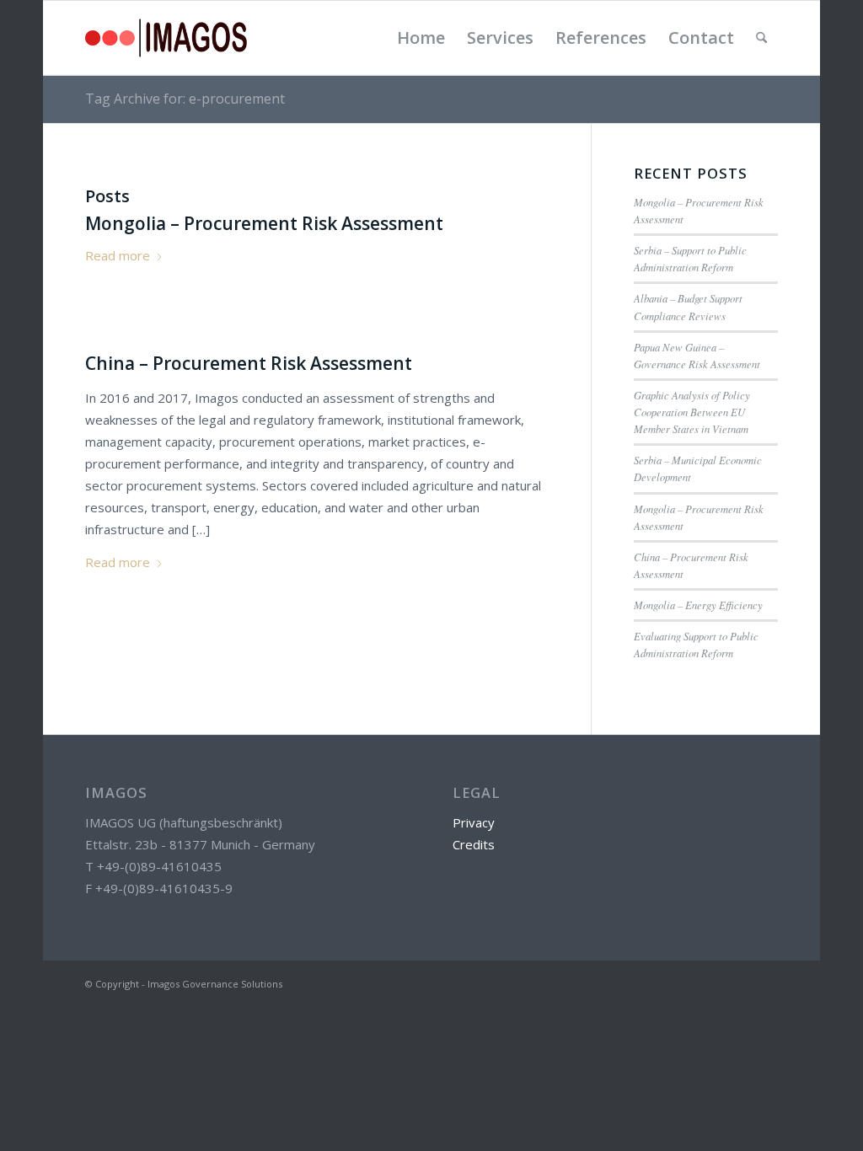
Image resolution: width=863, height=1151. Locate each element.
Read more (117, 255)
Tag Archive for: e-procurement (185, 98)
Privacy (474, 822)
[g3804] (166, 38)
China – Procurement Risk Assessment (248, 363)
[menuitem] (421, 38)
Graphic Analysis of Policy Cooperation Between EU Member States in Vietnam (692, 412)
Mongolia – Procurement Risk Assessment (264, 223)
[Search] (761, 38)
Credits (474, 844)
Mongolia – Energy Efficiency (698, 604)
